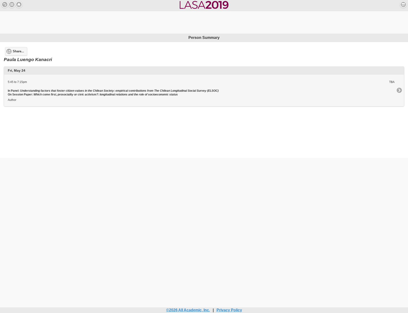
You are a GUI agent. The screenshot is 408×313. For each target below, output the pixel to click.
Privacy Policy (229, 310)
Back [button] (4, 4)
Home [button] (18, 4)
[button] (11, 4)
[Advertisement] (204, 21)
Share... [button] (18, 51)
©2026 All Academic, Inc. (188, 310)
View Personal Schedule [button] (403, 4)
